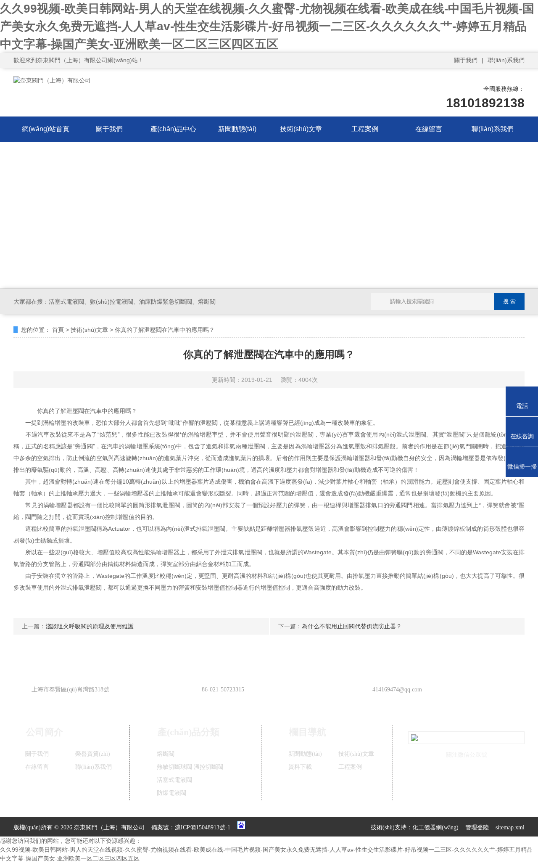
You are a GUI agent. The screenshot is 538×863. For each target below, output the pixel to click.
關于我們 (465, 60)
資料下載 (300, 767)
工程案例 (364, 128)
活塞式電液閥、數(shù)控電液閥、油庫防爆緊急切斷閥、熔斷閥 (132, 301)
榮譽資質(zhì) (92, 754)
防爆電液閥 (171, 793)
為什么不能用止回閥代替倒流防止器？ (352, 626)
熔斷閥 (165, 754)
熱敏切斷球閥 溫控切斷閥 (190, 767)
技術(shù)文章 (301, 128)
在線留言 (428, 128)
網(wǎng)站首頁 (45, 128)
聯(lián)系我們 (506, 60)
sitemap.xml (510, 827)
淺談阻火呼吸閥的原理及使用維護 (89, 626)
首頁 (58, 329)
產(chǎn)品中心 (173, 128)
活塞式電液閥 (174, 780)
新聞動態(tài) (237, 128)
